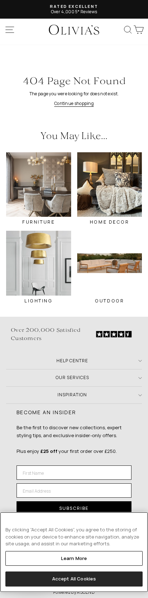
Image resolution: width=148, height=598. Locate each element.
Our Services (72, 377)
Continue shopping (74, 103)
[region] (74, 552)
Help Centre (72, 361)
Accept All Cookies (74, 578)
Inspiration (72, 395)
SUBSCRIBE (74, 508)
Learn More (74, 558)
